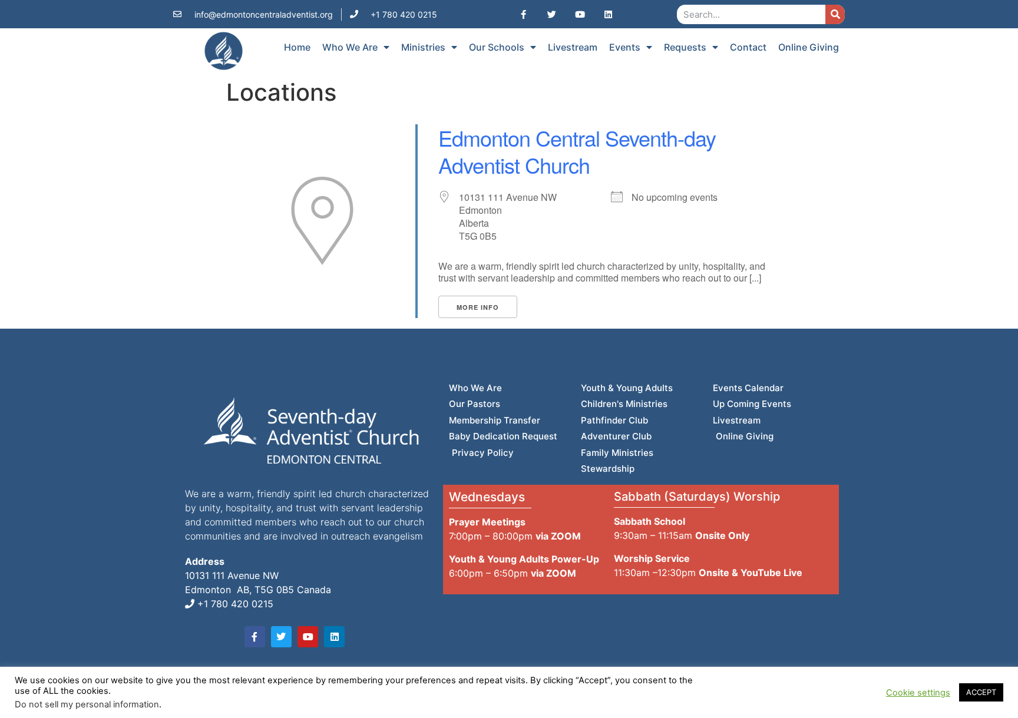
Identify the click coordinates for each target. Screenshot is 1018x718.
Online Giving (808, 47)
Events (624, 47)
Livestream (572, 47)
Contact (748, 47)
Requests (685, 47)
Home (297, 47)
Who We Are (350, 47)
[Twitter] (551, 14)
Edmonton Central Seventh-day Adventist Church (577, 151)
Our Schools (496, 47)
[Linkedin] (608, 14)
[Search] (835, 14)
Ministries (423, 47)
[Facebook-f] (523, 14)
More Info (478, 307)
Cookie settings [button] (918, 692)
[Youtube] (580, 14)
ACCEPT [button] (981, 692)
